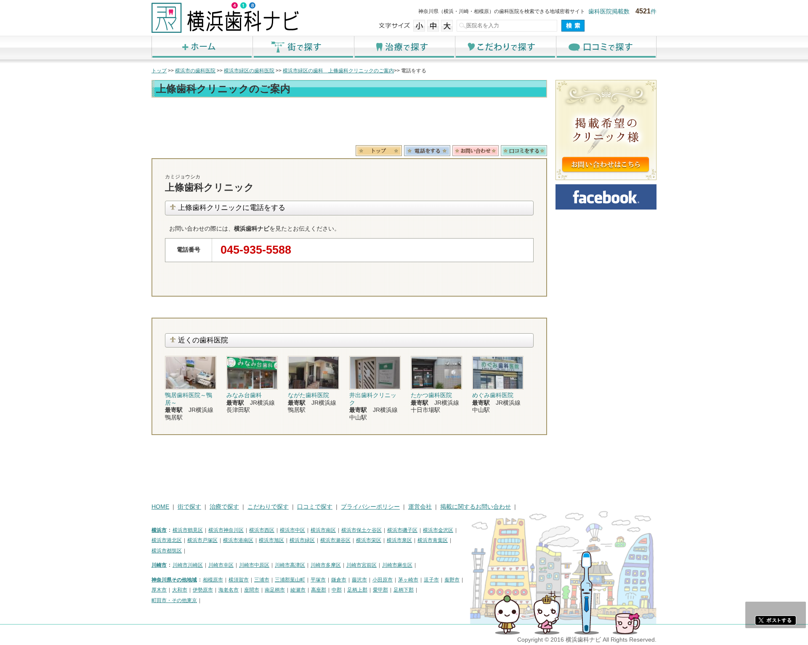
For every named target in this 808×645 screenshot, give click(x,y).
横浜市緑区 (302, 540)
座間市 (251, 590)
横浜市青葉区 (432, 540)
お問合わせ (475, 150)
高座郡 (318, 590)
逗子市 (431, 580)
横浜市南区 (323, 530)
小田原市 (382, 580)
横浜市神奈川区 (226, 530)
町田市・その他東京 (174, 600)
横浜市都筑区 (167, 551)
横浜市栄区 (368, 540)
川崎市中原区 (254, 565)
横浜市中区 (292, 530)
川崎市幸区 (221, 565)
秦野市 (452, 580)
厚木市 (159, 590)
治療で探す (404, 47)
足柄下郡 (403, 590)
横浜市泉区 (399, 540)
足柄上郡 (357, 590)
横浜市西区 (261, 530)
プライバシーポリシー (370, 507)
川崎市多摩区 (326, 565)
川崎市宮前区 (361, 565)
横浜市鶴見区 (188, 530)
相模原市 (213, 580)
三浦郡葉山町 (290, 580)
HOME (160, 507)
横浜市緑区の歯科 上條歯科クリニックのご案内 (338, 71)
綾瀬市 (298, 590)
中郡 (337, 590)
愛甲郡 (380, 590)
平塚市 (318, 580)
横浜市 (159, 530)
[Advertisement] (349, 123)
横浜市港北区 (167, 540)
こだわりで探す (505, 47)
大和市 (179, 590)
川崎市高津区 (290, 565)
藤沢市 (359, 580)
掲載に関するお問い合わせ (475, 507)
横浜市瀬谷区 (335, 540)
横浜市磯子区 (402, 530)
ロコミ (524, 150)
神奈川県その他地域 (174, 580)
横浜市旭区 (271, 540)
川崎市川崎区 (188, 565)
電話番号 (427, 150)
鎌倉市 (338, 580)
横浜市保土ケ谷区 (361, 530)
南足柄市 (275, 590)
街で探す (303, 47)
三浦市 (261, 580)
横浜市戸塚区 (202, 540)
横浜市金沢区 (438, 530)
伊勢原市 (203, 590)
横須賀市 (239, 580)
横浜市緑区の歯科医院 (249, 71)
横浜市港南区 (238, 540)
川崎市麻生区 (397, 565)
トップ (159, 71)
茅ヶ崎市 (408, 580)
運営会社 (420, 507)
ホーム (202, 47)
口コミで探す (606, 47)
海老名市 (228, 590)
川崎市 (159, 565)
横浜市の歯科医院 (195, 71)
